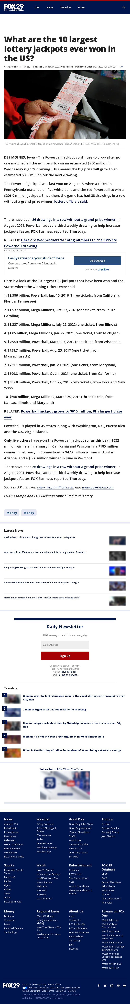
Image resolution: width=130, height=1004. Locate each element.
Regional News (48, 911)
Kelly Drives (108, 890)
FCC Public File (77, 924)
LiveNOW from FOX (47, 878)
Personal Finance (13, 928)
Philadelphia (10, 828)
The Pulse (107, 902)
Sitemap (73, 948)
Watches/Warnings (47, 847)
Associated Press (12, 66)
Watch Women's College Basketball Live (112, 956)
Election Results (110, 828)
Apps (71, 916)
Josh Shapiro (108, 836)
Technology (10, 932)
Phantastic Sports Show (13, 871)
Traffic (72, 836)
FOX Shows (75, 874)
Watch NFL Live (110, 920)
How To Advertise (79, 932)
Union (7, 897)
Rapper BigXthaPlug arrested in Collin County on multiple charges (39, 567)
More (81, 7)
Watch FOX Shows (79, 886)
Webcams (42, 886)
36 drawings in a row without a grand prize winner (74, 219)
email (124, 985)
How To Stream (45, 870)
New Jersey (10, 836)
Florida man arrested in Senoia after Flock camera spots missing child (41, 597)
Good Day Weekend (80, 828)
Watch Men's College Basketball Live (113, 948)
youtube (118, 985)
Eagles (7, 881)
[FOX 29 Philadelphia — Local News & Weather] (15, 7)
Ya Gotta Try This (78, 844)
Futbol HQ (9, 877)
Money (27, 66)
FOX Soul (42, 890)
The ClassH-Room (79, 878)
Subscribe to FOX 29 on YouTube (61, 769)
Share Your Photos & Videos (80, 892)
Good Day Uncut (78, 852)
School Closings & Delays (46, 830)
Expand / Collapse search (124, 7)
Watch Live (75, 840)
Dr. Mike (73, 856)
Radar (40, 839)
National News (12, 848)
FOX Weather (44, 835)
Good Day (76, 819)
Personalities (76, 936)
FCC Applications (78, 928)
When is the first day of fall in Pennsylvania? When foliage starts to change (72, 750)
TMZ (71, 882)
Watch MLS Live (110, 967)
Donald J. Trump (110, 832)
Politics (107, 819)
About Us (76, 911)
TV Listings (75, 940)
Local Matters (44, 898)
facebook (99, 985)
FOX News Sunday (14, 856)
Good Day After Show (81, 824)
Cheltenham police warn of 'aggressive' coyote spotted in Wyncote (39, 537)
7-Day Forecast (45, 824)
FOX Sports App (12, 901)
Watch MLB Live (111, 931)
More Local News (14, 844)
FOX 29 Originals (108, 867)
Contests (74, 870)
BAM (104, 878)
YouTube (41, 894)
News (8, 819)
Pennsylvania (11, 832)
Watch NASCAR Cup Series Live (112, 937)
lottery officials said (70, 201)
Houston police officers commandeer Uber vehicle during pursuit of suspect (44, 552)
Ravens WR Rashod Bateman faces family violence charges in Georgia (41, 582)
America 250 (11, 824)
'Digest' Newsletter (79, 832)
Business (9, 916)
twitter (105, 985)
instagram (111, 985)
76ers (7, 893)
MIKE (104, 874)
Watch (41, 865)
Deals (7, 924)
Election (106, 824)
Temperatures (44, 843)
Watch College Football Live (109, 926)
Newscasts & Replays (48, 874)
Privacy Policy (69, 671)
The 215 (106, 894)
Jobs (71, 944)
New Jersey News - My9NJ (47, 922)
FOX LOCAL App (45, 916)
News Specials (44, 882)
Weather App (44, 851)
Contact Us (75, 920)
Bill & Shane (108, 886)
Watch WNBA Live (112, 963)
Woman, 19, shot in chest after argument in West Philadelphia (63, 736)
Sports (9, 865)
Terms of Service (67, 674)
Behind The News (111, 882)
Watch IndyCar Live (112, 942)
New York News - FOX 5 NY (49, 929)
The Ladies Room (111, 898)
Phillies (8, 889)
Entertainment (80, 865)
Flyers (7, 885)
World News (10, 852)
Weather (43, 819)
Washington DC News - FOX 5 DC (49, 936)
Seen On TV (75, 848)
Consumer (9, 920)
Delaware (9, 840)
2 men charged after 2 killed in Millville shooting (54, 709)
